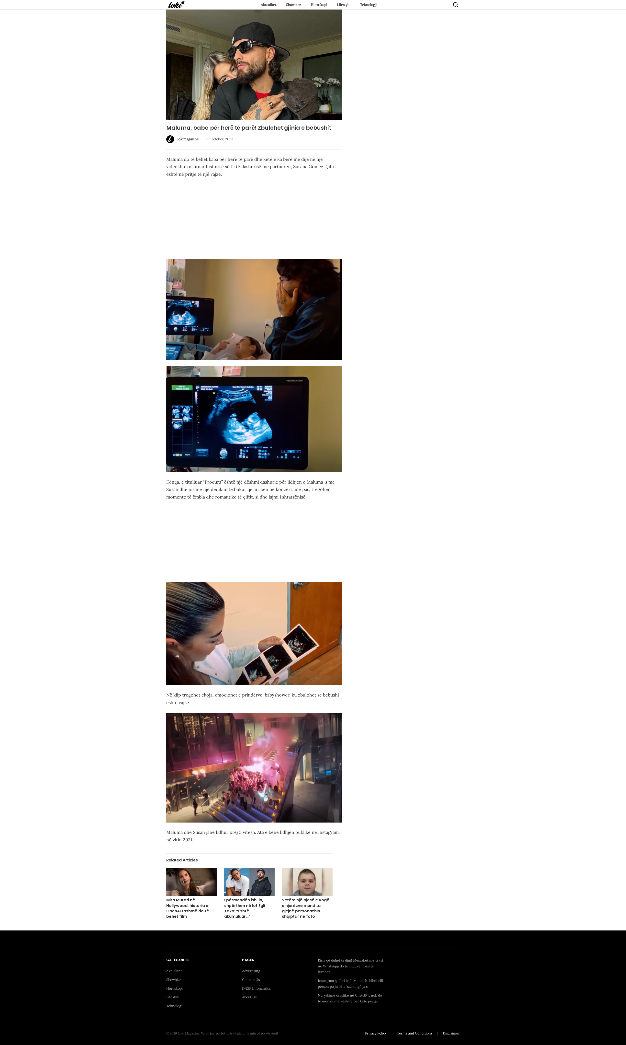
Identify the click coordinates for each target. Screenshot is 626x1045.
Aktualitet (268, 4)
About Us (249, 997)
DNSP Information (256, 988)
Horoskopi (319, 4)
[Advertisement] (254, 218)
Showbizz (293, 4)
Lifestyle (343, 4)
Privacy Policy (376, 1033)
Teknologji (368, 4)
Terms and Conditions (414, 1033)
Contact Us (251, 979)
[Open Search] (455, 4)
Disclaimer (451, 1033)
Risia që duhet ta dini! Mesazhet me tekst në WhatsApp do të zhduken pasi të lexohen (350, 966)
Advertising (251, 971)
